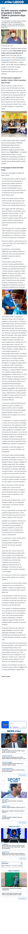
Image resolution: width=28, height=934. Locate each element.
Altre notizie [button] (22, 775)
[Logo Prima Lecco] (14, 2)
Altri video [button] (23, 858)
